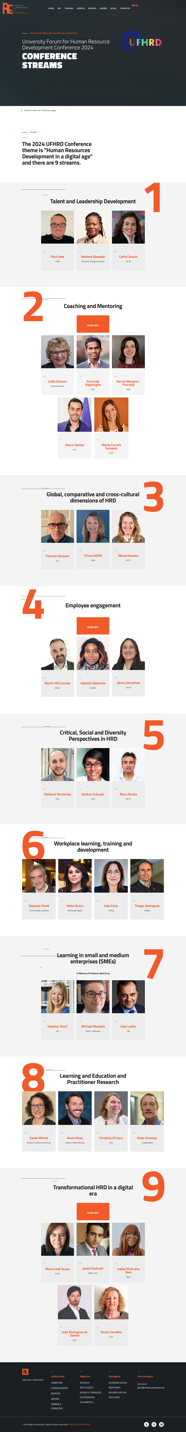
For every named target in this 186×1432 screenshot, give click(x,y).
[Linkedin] (161, 1424)
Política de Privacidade (79, 1424)
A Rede (51, 8)
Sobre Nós (57, 1382)
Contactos (125, 8)
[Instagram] (153, 1424)
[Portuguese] (137, 5)
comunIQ (69, 8)
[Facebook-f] (146, 1424)
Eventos (81, 8)
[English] (133, 5)
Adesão (103, 8)
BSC (59, 8)
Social (113, 8)
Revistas (92, 8)
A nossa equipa (59, 1388)
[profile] (57, 246)
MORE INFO (93, 325)
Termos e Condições (57, 1406)
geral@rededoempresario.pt (151, 1387)
